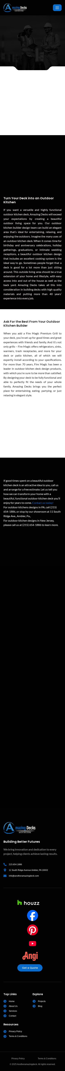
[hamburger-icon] (57, 7)
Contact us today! (42, 502)
